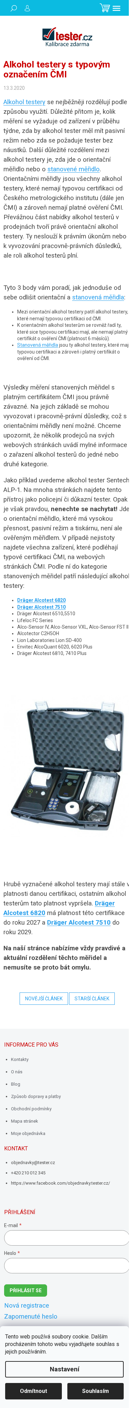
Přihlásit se (26, 1290)
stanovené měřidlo (73, 169)
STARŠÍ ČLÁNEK (92, 998)
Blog (15, 1084)
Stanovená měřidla (37, 345)
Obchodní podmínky (31, 1108)
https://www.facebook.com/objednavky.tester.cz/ (60, 1183)
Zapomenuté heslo (30, 1316)
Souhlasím (95, 1391)
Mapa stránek (24, 1121)
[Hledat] (14, 8)
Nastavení (64, 1369)
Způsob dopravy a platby (36, 1096)
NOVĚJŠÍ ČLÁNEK (44, 998)
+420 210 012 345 (28, 1172)
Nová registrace (26, 1305)
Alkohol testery (24, 102)
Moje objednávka (28, 1133)
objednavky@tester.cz (33, 1162)
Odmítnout (33, 1391)
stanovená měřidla (98, 297)
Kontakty (20, 1059)
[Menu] (116, 8)
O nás (16, 1071)
